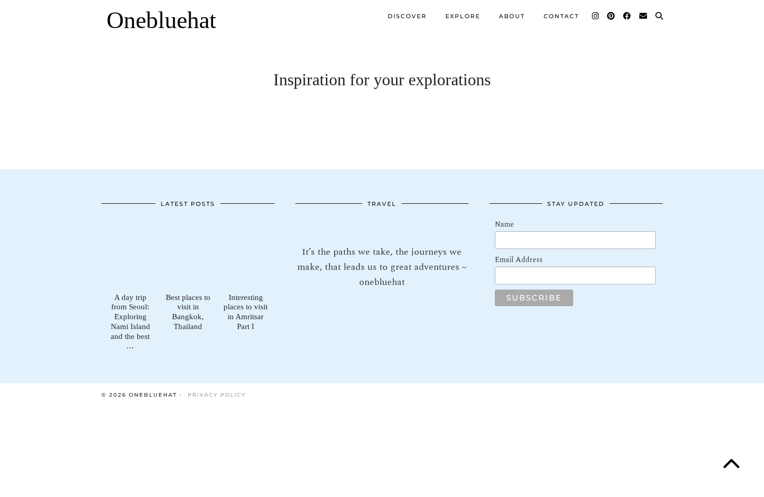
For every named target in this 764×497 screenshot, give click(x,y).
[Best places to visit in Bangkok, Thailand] (188, 253)
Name (504, 224)
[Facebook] (627, 16)
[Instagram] (596, 16)
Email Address (519, 259)
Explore (462, 16)
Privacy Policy (217, 394)
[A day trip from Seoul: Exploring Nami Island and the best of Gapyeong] (130, 253)
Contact (561, 16)
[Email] (643, 16)
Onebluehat (161, 20)
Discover (407, 16)
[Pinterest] (611, 16)
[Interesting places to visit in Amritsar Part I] (245, 253)
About (512, 16)
